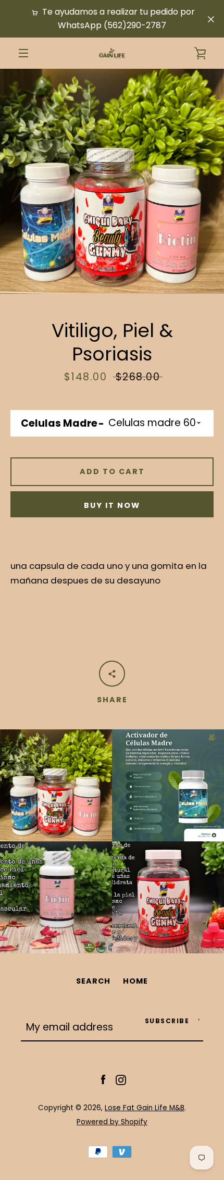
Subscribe (167, 1020)
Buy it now (112, 505)
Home (135, 981)
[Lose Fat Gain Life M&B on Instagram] (121, 1079)
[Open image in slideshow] (112, 181)
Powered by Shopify (112, 1122)
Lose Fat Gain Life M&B (144, 1108)
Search (93, 981)
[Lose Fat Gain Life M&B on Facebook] (103, 1079)
